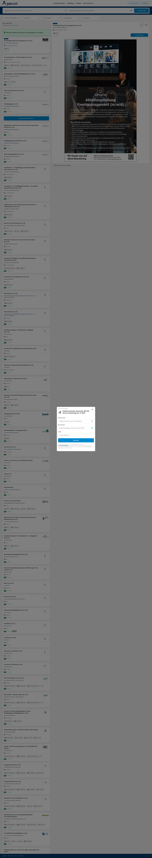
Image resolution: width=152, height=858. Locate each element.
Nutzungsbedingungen (63, 445)
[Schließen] (92, 409)
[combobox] (74, 421)
